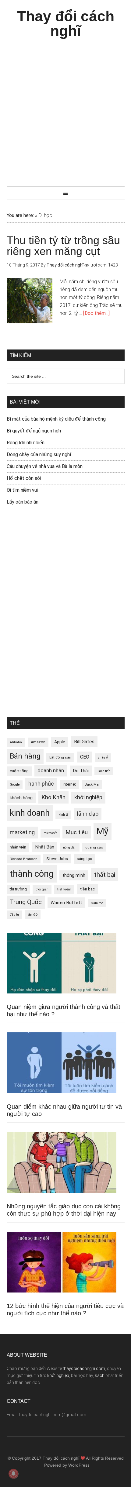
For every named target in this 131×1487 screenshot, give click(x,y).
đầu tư (14, 915)
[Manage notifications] (13, 1473)
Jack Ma (92, 784)
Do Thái (81, 770)
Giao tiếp (103, 771)
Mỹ (102, 831)
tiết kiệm (64, 889)
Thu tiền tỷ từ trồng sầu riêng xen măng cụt (63, 245)
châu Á (103, 757)
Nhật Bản (44, 847)
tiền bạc (87, 888)
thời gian (42, 889)
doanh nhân (50, 770)
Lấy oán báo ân (22, 502)
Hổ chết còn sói (24, 478)
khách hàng (21, 797)
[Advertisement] (65, 109)
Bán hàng (25, 756)
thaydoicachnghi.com (84, 1368)
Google (14, 785)
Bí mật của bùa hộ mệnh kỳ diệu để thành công (56, 419)
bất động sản (60, 757)
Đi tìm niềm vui (22, 490)
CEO (84, 757)
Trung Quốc (26, 902)
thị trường (18, 889)
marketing (22, 832)
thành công (32, 874)
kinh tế (63, 815)
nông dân (69, 847)
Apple (59, 741)
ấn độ (32, 914)
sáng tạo (84, 858)
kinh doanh (30, 813)
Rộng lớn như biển (25, 443)
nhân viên (18, 847)
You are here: (20, 215)
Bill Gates (84, 742)
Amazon (38, 742)
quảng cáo (94, 847)
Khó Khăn (53, 797)
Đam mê (97, 903)
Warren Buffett (66, 902)
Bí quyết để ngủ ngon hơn (34, 431)
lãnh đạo (87, 814)
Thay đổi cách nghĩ (65, 23)
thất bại (104, 874)
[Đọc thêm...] (96, 313)
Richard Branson (23, 859)
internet (69, 784)
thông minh (73, 875)
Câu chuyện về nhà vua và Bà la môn (45, 466)
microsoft (50, 833)
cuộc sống (19, 771)
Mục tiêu (77, 832)
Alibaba (16, 742)
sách (99, 1375)
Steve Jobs (57, 858)
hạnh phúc (41, 784)
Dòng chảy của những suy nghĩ (39, 454)
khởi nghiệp (88, 797)
